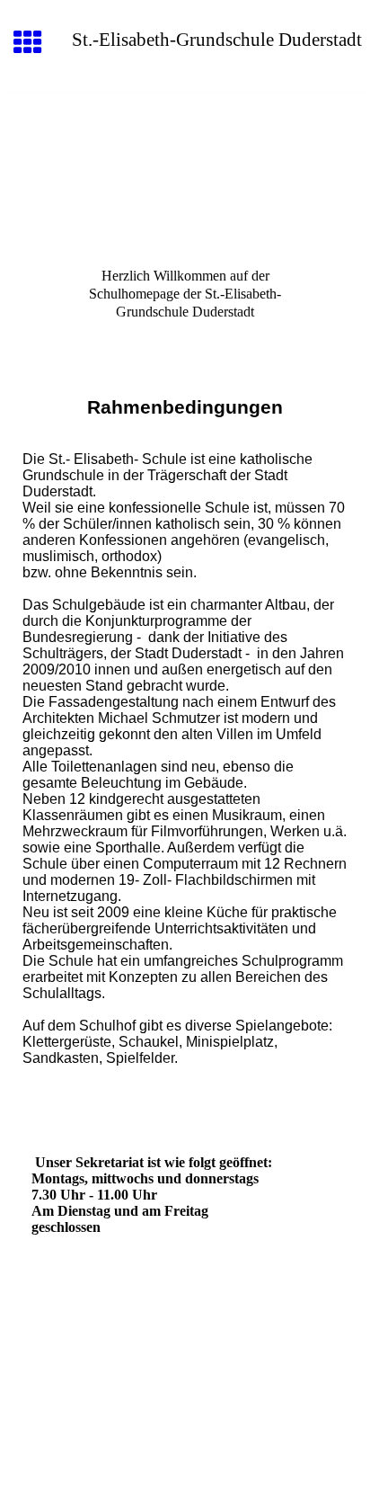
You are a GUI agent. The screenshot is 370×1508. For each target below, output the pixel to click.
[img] (185, 168)
